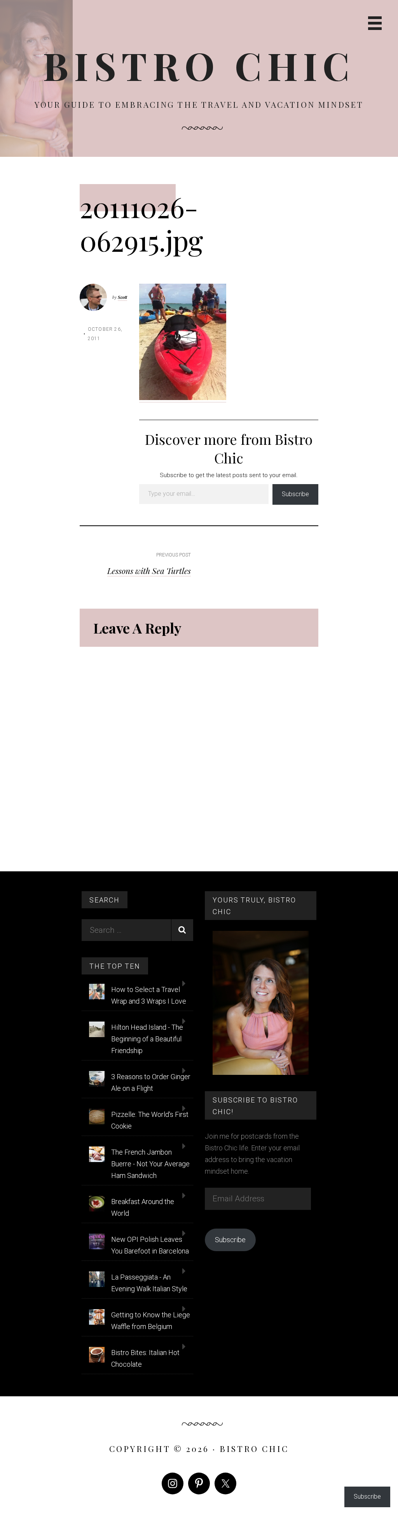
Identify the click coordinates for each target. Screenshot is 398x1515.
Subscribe (295, 494)
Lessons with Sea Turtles (149, 570)
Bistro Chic (199, 65)
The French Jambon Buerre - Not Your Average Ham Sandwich (150, 1164)
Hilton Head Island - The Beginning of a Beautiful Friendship (147, 1039)
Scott (122, 297)
